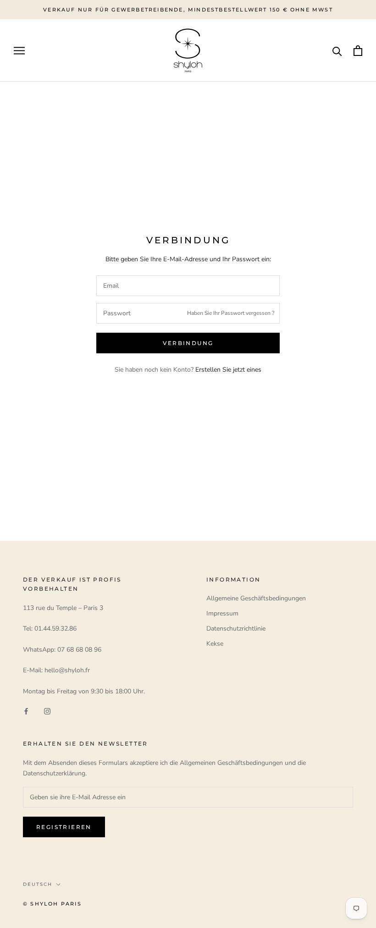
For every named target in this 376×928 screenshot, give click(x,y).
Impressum (222, 613)
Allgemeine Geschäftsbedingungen (256, 598)
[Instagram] (47, 711)
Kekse (214, 643)
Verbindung (188, 343)
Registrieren (64, 827)
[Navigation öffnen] (19, 51)
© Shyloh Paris (52, 904)
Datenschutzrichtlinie (235, 628)
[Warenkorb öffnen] (358, 50)
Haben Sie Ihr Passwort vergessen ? (230, 313)
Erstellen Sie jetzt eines (228, 369)
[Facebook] (26, 711)
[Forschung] (337, 50)
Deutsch (37, 884)
